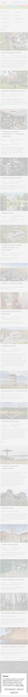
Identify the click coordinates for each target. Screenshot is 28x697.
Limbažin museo (8, 346)
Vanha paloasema (9, 544)
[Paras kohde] (2, 66)
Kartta (3, 30)
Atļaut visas (20, 689)
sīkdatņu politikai (19, 685)
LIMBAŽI (23, 5)
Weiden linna (7, 508)
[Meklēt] (22, 2)
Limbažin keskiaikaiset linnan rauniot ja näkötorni (11, 247)
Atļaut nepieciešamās (10, 689)
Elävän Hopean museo (11, 178)
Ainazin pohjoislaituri (11, 283)
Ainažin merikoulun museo (13, 91)
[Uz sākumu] (4, 2)
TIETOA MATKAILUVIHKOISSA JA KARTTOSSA (5, 670)
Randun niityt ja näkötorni (14, 391)
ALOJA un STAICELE (14, 8)
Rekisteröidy (22, 671)
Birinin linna (7, 213)
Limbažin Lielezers (9, 421)
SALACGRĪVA (14, 5)
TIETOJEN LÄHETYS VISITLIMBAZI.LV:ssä (4, 665)
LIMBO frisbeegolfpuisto (12, 580)
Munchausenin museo (11, 53)
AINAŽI (5, 5)
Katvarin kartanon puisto (13, 613)
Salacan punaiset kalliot (13, 646)
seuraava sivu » (23, 659)
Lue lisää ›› (23, 67)
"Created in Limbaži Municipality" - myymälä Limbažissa (12, 134)
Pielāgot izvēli (14, 692)
